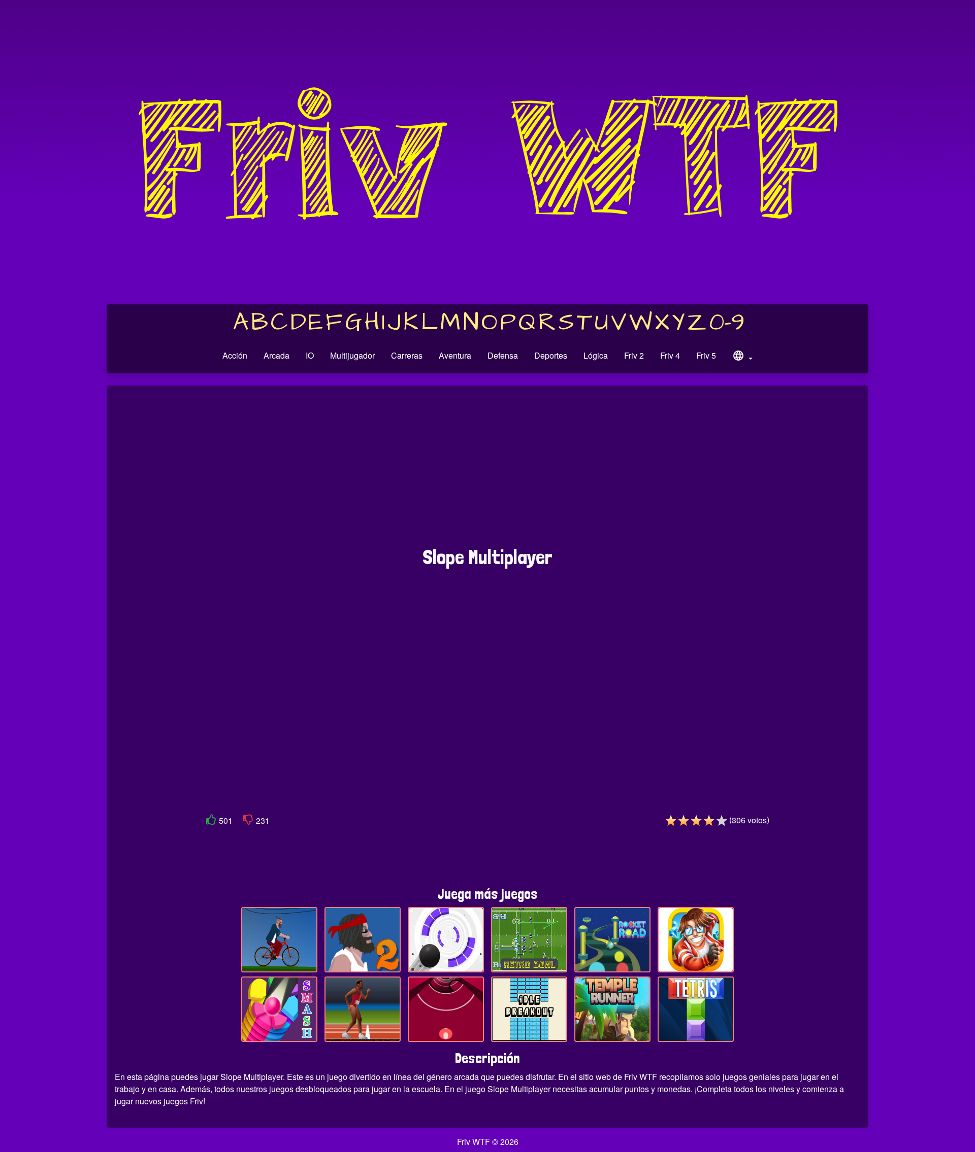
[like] (211, 821)
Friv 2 (634, 355)
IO (310, 355)
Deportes (550, 355)
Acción (234, 355)
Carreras (406, 355)
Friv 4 (670, 355)
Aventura (455, 355)
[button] (742, 357)
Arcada (276, 355)
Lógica (595, 355)
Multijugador (352, 355)
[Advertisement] (487, 471)
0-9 (727, 322)
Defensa (503, 355)
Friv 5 (706, 355)
